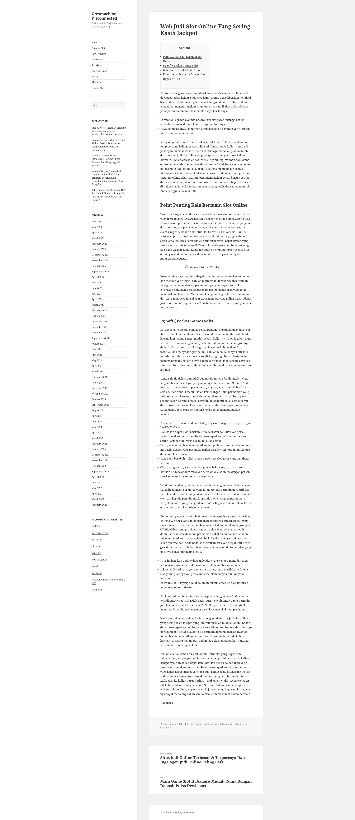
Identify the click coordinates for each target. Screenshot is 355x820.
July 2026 (96, 221)
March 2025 (98, 304)
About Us (96, 82)
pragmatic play (100, 70)
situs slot (96, 552)
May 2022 (97, 488)
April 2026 (97, 232)
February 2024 (99, 377)
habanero (227, 724)
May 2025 (97, 293)
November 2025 (100, 260)
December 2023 (100, 388)
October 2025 (99, 265)
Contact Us (97, 88)
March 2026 (98, 238)
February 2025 (99, 310)
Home (95, 42)
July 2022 (96, 482)
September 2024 (100, 338)
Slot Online (97, 59)
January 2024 (99, 382)
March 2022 (98, 499)
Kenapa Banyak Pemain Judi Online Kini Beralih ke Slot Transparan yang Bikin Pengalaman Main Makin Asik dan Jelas (107, 178)
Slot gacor (97, 589)
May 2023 (97, 427)
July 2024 (96, 349)
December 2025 (100, 254)
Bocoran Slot (98, 48)
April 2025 (97, 299)
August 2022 (98, 477)
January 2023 (99, 449)
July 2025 (96, 282)
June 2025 (97, 288)
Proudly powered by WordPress (177, 812)
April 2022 (97, 493)
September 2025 (100, 271)
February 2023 (99, 443)
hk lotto (96, 546)
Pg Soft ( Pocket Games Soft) (180, 65)
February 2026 (99, 243)
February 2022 (99, 504)
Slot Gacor (97, 65)
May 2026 (97, 227)
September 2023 (100, 404)
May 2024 (97, 360)
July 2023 (96, 415)
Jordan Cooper (194, 724)
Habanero (212, 724)
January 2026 (99, 249)
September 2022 (100, 471)
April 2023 (97, 432)
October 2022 (99, 465)
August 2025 (98, 277)
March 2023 (98, 438)
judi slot (96, 526)
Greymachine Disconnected (104, 16)
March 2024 (98, 371)
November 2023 (100, 393)
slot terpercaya (100, 532)
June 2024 (97, 354)
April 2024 (97, 365)
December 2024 (100, 321)
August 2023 (98, 410)
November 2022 (100, 460)
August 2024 (98, 343)
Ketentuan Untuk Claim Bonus (182, 70)
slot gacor (97, 539)
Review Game (99, 53)
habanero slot (241, 724)
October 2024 (99, 332)
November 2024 (100, 327)
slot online (165, 727)
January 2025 (99, 315)
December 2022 (100, 454)
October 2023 (99, 399)
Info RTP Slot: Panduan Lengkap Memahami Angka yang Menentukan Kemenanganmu (109, 131)
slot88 (95, 76)
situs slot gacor (99, 559)
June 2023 (97, 421)
